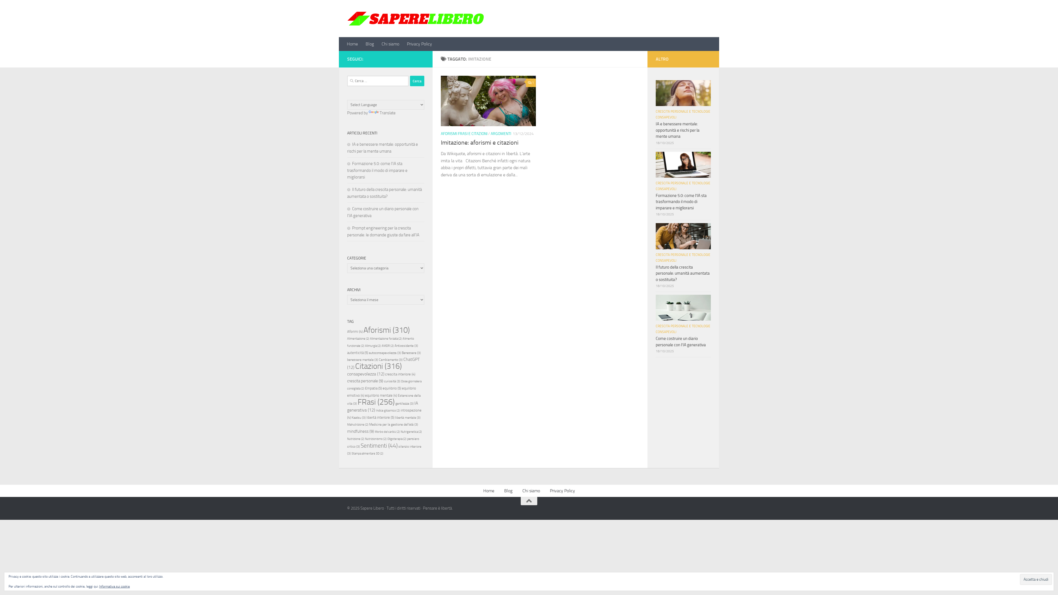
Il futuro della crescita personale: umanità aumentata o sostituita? (683, 273)
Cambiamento (391, 360)
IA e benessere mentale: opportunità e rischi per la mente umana (678, 130)
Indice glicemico (388, 410)
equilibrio (392, 388)
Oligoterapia (396, 439)
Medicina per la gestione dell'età (393, 424)
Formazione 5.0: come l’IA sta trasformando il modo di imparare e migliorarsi (377, 170)
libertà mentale (407, 418)
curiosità (392, 381)
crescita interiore (400, 374)
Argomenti (501, 133)
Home (352, 44)
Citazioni (378, 366)
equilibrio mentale (381, 395)
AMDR (388, 346)
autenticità (357, 353)
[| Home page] (416, 18)
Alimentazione (358, 338)
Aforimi (355, 331)
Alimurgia (373, 346)
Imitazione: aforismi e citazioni (480, 142)
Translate (388, 112)
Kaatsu (359, 418)
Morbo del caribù (387, 432)
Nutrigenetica (411, 432)
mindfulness (360, 431)
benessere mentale (362, 360)
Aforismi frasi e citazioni (464, 133)
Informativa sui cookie (114, 586)
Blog (370, 44)
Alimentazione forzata (386, 338)
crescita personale (365, 380)
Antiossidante (406, 346)
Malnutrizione (357, 424)
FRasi (376, 402)
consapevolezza (365, 374)
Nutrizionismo (376, 439)
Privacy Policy (419, 44)
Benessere (411, 353)
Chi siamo (390, 44)
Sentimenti (379, 445)
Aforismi (386, 330)
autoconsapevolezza (385, 353)
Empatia (373, 388)
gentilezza (404, 403)
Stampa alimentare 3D (367, 453)
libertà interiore (380, 417)
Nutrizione (355, 439)
